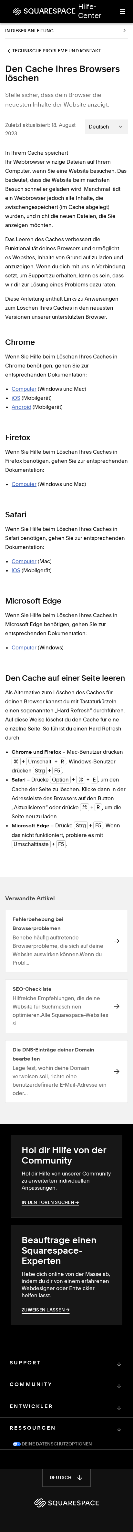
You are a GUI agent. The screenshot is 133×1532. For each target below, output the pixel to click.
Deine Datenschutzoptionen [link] (56, 1444)
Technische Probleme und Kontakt (56, 51)
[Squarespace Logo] (66, 1503)
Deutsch (60, 1477)
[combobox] (106, 126)
